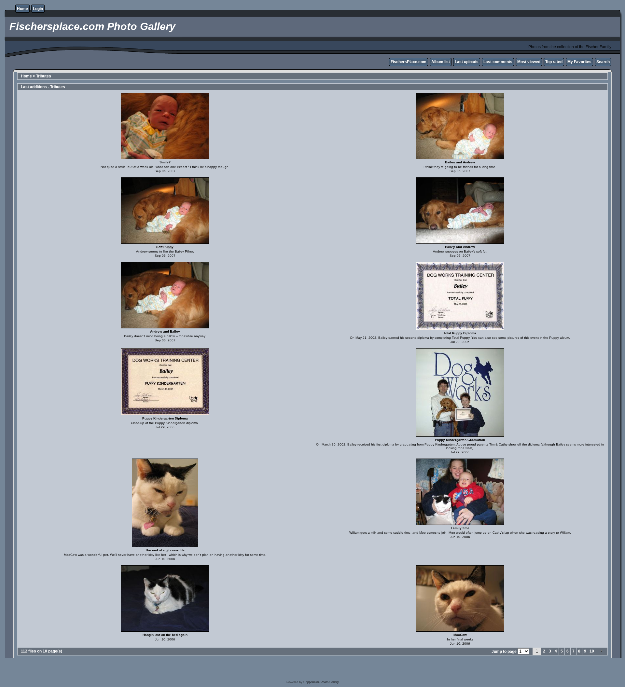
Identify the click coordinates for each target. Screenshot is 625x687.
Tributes (43, 76)
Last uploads (467, 62)
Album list (440, 62)
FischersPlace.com (408, 62)
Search (603, 62)
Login (38, 9)
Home (22, 9)
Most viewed (528, 62)
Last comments (497, 62)
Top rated (553, 62)
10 (592, 651)
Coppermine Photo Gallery (321, 682)
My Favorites (579, 62)
